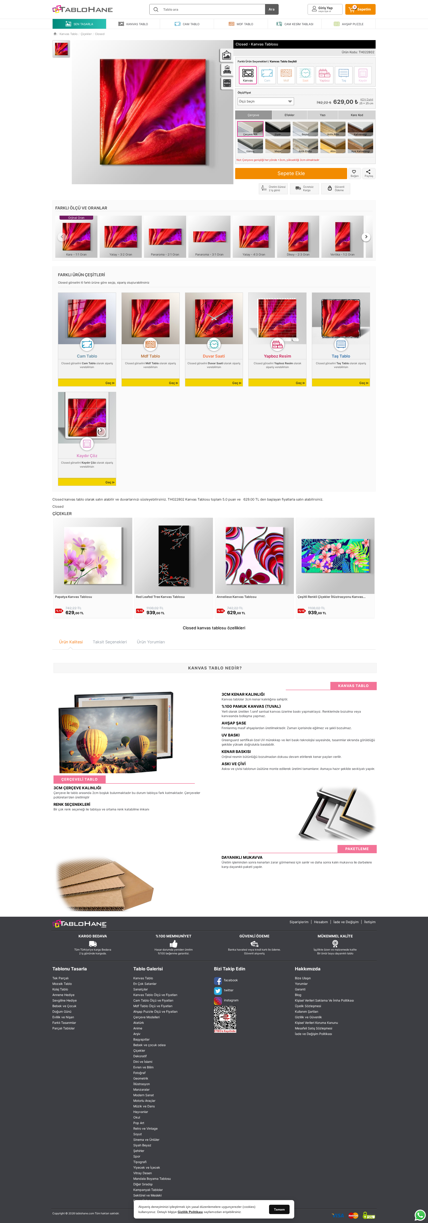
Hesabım (321, 922)
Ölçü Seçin (247, 101)
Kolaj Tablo (60, 989)
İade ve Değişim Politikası (313, 1034)
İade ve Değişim (346, 922)
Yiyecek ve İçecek (146, 1167)
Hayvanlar (140, 1112)
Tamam (279, 1209)
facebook (231, 980)
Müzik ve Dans (144, 1106)
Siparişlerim (299, 922)
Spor (136, 1156)
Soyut (137, 1134)
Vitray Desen (142, 1173)
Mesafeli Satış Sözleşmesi (313, 1028)
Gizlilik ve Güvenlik (308, 1017)
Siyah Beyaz (142, 1145)
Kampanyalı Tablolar (148, 1190)
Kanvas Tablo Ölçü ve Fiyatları (155, 995)
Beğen (355, 176)
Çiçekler (139, 1050)
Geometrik (140, 1078)
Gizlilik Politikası (190, 1212)
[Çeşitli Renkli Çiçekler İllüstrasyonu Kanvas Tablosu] (335, 555)
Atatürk (138, 1023)
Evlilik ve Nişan (63, 1017)
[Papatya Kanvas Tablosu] (93, 555)
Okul (136, 1117)
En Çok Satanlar (144, 984)
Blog (298, 995)
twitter (228, 990)
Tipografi (139, 1162)
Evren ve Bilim (143, 1067)
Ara (272, 9)
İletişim (370, 922)
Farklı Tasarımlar (64, 1023)
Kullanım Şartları (306, 1011)
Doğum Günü (61, 1011)
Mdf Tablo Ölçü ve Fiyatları (152, 1006)
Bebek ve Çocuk (64, 1006)
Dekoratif (140, 1056)
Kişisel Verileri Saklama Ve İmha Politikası (324, 1000)
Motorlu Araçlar (144, 1100)
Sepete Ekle (291, 173)
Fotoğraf (139, 1073)
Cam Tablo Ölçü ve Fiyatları (153, 1000)
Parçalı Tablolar (63, 1028)
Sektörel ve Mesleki (147, 1195)
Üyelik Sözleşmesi (308, 1006)
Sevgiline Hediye (64, 1000)
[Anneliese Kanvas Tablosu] (254, 555)
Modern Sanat (143, 1095)
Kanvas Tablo (143, 978)
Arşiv (136, 1034)
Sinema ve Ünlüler (146, 1139)
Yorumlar (301, 984)
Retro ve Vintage (145, 1128)
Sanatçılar (140, 989)
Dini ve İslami (142, 1061)
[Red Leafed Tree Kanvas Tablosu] (173, 555)
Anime (137, 1028)
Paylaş (369, 176)
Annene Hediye (63, 995)
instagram (231, 1000)
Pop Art (138, 1123)
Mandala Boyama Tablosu (152, 1178)
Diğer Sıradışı (142, 1184)
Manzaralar (141, 1089)
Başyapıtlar (141, 1039)
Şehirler (138, 1151)
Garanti (300, 989)
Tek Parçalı (60, 978)
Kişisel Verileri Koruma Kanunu (316, 1023)
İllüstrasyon (141, 1084)
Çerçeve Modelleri (146, 1017)
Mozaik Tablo (62, 984)
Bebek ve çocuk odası (149, 1045)
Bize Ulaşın (303, 978)
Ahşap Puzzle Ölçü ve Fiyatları (155, 1011)
